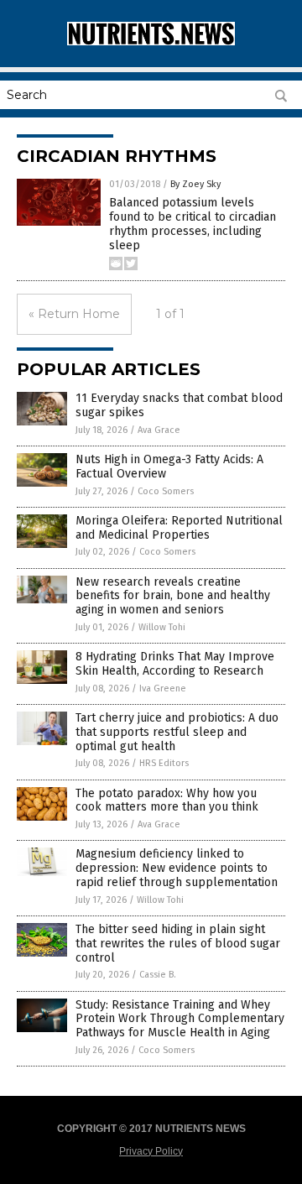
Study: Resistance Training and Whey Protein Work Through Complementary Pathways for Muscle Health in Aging (180, 1019)
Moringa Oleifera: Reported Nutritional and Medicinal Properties (179, 528)
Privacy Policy (151, 1151)
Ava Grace (159, 430)
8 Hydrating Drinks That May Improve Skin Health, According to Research (175, 663)
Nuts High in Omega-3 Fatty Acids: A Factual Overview (169, 466)
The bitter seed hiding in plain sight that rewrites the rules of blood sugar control (178, 943)
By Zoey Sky (195, 184)
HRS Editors (164, 763)
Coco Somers (166, 491)
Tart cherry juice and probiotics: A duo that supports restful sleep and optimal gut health (177, 732)
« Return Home (74, 313)
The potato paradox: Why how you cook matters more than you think (167, 800)
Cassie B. (157, 974)
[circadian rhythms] (151, 42)
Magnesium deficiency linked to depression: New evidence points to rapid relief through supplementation (177, 868)
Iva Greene (162, 688)
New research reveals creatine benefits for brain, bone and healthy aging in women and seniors (173, 596)
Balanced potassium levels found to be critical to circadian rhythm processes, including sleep (192, 224)
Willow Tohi (161, 627)
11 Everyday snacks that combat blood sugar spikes (179, 405)
